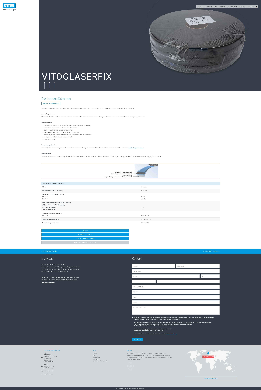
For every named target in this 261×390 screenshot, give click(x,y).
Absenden (137, 339)
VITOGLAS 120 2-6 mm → (211, 251)
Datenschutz (96, 357)
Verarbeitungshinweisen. (136, 148)
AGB (94, 355)
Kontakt (95, 353)
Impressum (96, 359)
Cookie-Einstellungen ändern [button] (100, 361)
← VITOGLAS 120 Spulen (49, 251)
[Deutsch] (256, 6)
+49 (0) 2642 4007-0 (49, 371)
